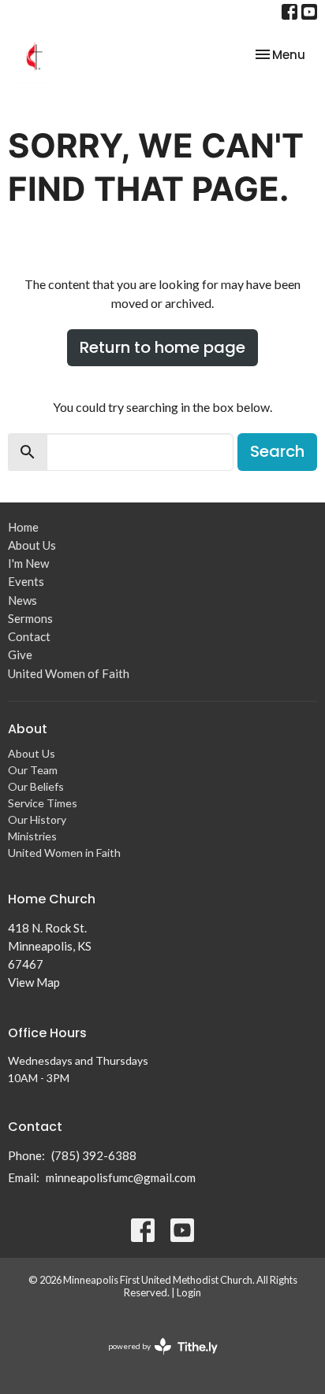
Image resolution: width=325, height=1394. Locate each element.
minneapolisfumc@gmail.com (121, 1177)
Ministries (32, 836)
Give (20, 654)
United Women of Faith (68, 673)
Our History (37, 819)
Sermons (30, 618)
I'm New (28, 563)
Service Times (42, 803)
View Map (34, 982)
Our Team (33, 770)
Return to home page (162, 347)
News (22, 600)
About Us (32, 545)
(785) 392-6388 (93, 1155)
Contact (29, 636)
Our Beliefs (36, 786)
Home (23, 527)
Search (277, 451)
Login (189, 1292)
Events (26, 581)
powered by (155, 1359)
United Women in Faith (64, 852)
